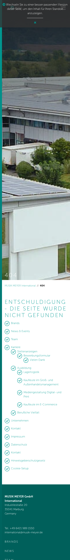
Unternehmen (20, 420)
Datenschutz (19, 444)
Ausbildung (24, 368)
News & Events (20, 331)
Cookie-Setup (20, 468)
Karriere (15, 347)
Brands (15, 323)
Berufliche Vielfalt (28, 412)
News (9, 551)
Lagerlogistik (31, 372)
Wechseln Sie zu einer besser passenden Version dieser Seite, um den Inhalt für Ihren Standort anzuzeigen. (36, 9)
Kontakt (16, 428)
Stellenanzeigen (27, 351)
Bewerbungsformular (37, 355)
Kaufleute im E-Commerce (40, 404)
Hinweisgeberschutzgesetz (28, 460)
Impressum (18, 436)
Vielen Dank (37, 360)
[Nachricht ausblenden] (35, 23)
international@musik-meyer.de (24, 532)
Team (14, 339)
